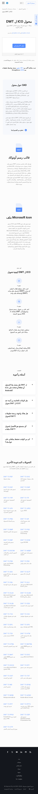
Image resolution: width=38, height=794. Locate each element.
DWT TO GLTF (25, 572)
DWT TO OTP (8, 727)
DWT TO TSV (8, 614)
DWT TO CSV (25, 614)
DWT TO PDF (8, 476)
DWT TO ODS (25, 603)
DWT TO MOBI (8, 695)
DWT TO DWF (25, 487)
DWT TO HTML (9, 644)
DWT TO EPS (8, 624)
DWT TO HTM (25, 633)
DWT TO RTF (25, 665)
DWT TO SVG (25, 476)
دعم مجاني (19, 765)
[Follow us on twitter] (12, 752)
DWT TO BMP (8, 529)
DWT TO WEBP (25, 550)
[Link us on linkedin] (21, 752)
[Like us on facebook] (8, 752)
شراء (19, 769)
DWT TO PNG (8, 519)
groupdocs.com (16, 33)
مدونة (19, 772)
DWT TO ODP (25, 714)
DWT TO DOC (25, 654)
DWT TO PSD (25, 529)
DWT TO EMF (8, 540)
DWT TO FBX (25, 561)
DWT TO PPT (8, 704)
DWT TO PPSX (9, 714)
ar (21, 3)
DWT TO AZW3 (25, 695)
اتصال (24, 789)
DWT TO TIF (24, 498)
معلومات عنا (19, 779)
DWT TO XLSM (25, 593)
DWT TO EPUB (25, 684)
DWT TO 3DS (8, 572)
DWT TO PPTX (25, 704)
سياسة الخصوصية (19, 62)
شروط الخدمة (7, 60)
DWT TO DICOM (9, 550)
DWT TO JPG (8, 508)
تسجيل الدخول (31, 3)
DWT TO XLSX (9, 593)
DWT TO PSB (8, 561)
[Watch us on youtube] (17, 752)
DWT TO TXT (25, 676)
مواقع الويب (19, 775)
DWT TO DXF (8, 487)
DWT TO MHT (8, 654)
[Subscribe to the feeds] (30, 752)
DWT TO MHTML (26, 644)
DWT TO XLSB (8, 603)
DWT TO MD (8, 684)
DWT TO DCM (25, 540)
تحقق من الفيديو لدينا (17, 130)
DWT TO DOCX (9, 665)
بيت (19, 759)
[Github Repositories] (26, 752)
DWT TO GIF (24, 519)
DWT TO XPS (25, 624)
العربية (32, 789)
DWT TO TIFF (8, 498)
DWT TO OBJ (8, 582)
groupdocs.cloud (25, 33)
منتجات (19, 762)
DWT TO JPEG (25, 508)
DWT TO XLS (24, 582)
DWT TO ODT (8, 676)
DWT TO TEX (8, 633)
